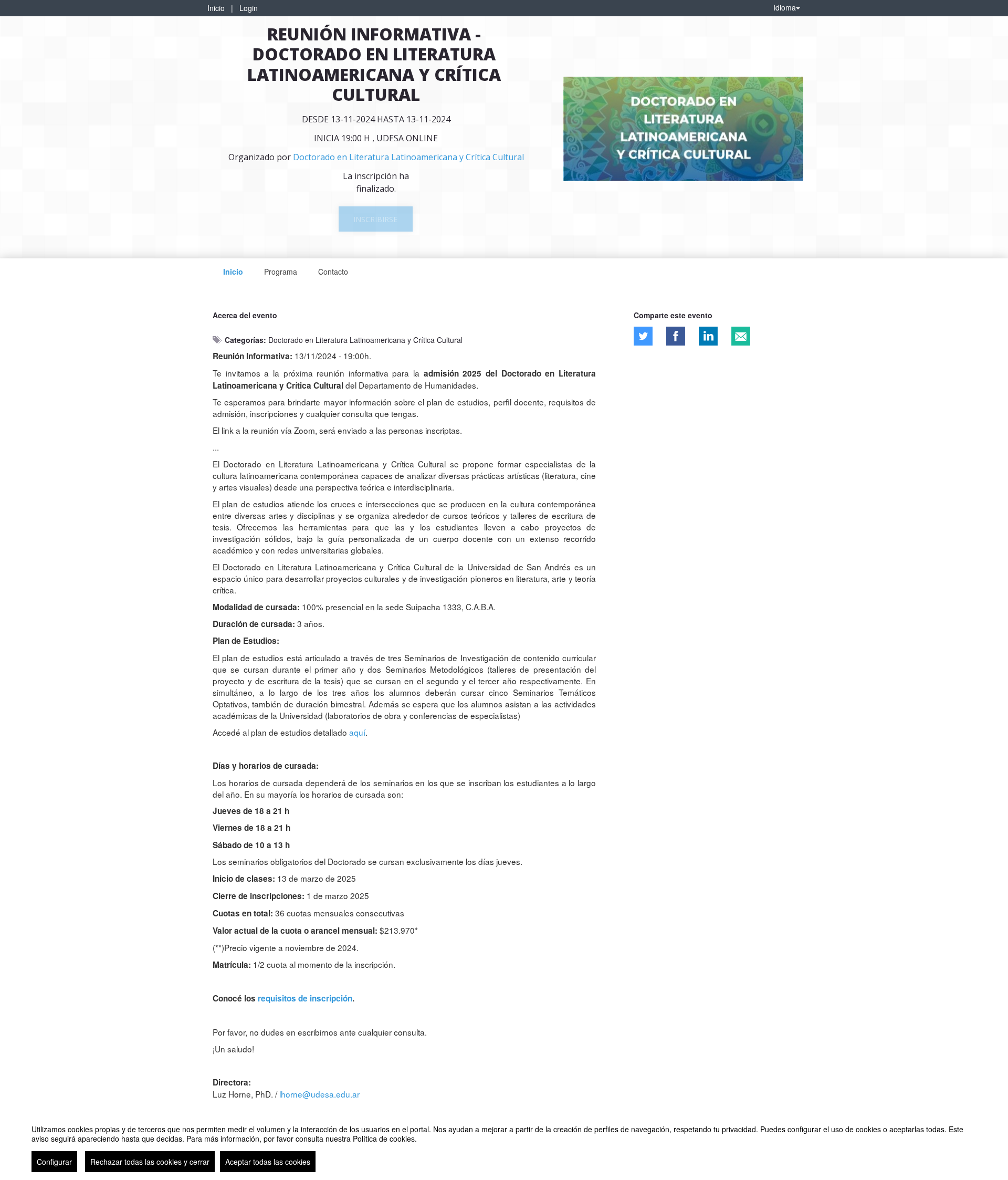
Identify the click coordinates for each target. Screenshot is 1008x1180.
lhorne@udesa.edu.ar (319, 1094)
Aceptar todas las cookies (267, 1161)
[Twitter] (643, 336)
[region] (504, 1144)
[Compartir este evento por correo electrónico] (740, 336)
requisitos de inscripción (305, 998)
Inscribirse (375, 219)
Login (248, 8)
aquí (357, 732)
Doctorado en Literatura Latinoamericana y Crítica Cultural (365, 340)
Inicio (216, 8)
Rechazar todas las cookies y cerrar (149, 1161)
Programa (280, 271)
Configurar (54, 1161)
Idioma (784, 7)
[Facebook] (675, 336)
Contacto (333, 271)
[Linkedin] (708, 336)
